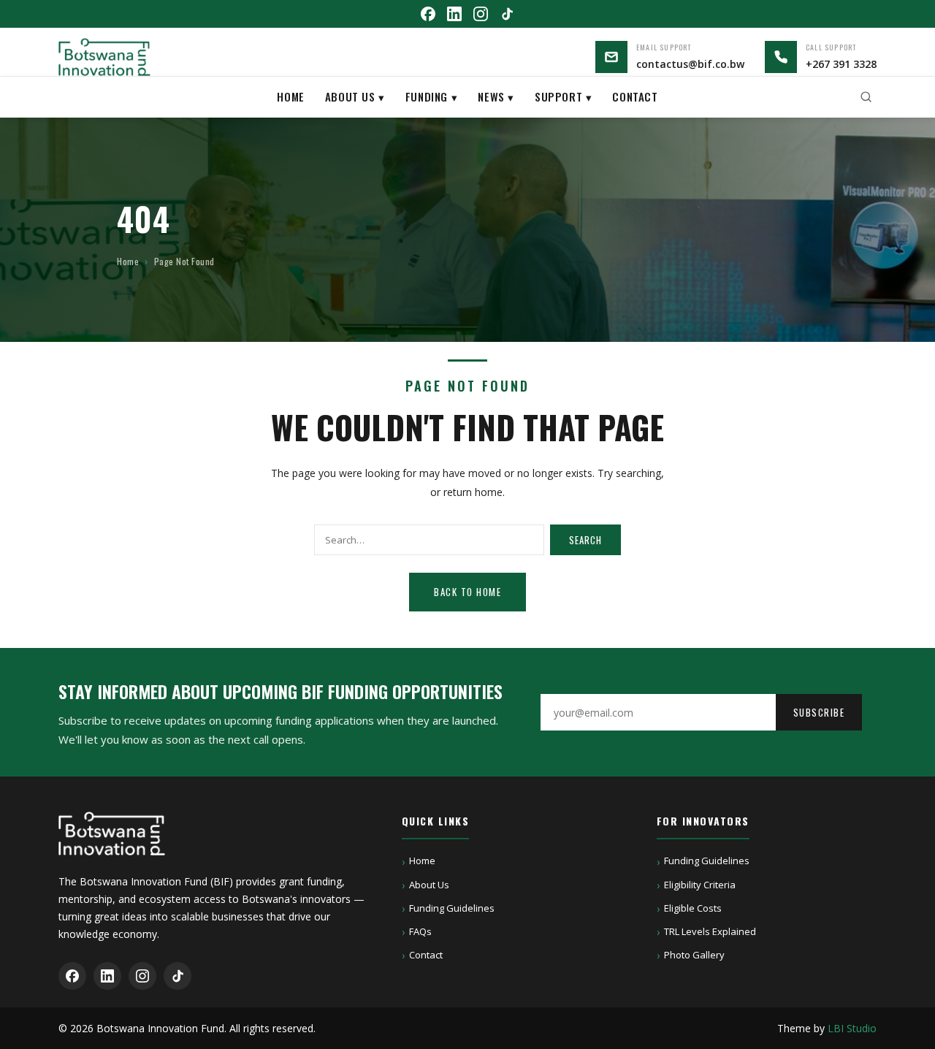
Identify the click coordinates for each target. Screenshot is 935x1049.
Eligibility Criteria (700, 884)
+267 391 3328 (841, 64)
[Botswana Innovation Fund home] (111, 842)
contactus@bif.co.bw (690, 64)
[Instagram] (480, 14)
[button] (866, 97)
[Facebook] (428, 14)
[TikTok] (507, 14)
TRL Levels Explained (710, 931)
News (491, 96)
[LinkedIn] (454, 14)
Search (585, 540)
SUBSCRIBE (819, 712)
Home (290, 96)
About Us (350, 96)
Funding (426, 96)
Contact (634, 96)
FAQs (420, 931)
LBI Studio (852, 1028)
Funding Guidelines (452, 908)
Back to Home (467, 591)
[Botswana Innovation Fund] (104, 57)
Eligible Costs (693, 908)
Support (558, 96)
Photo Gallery (694, 954)
